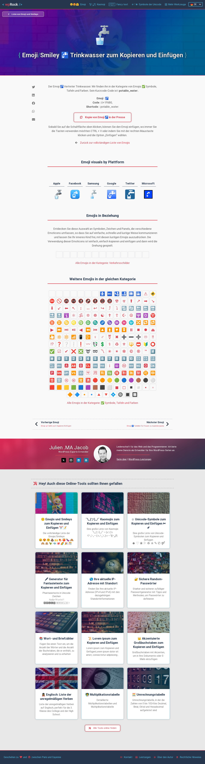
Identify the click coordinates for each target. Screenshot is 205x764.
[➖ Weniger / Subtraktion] (131, 337)
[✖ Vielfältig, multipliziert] (117, 337)
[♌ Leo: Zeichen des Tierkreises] (73, 322)
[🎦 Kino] (52, 337)
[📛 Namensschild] (138, 344)
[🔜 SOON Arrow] (52, 315)
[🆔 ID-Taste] (117, 365)
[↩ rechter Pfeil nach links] (95, 308)
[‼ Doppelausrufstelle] (153, 337)
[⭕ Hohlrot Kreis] (153, 344)
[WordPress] (86, 460)
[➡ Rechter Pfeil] (145, 301)
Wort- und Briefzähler (56, 638)
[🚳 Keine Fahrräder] (66, 301)
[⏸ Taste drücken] (131, 329)
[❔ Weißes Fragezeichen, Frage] (66, 344)
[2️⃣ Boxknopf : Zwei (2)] (73, 358)
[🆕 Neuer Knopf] (131, 365)
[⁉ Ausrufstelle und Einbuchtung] (52, 344)
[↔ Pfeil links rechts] (88, 308)
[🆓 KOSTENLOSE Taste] (102, 365)
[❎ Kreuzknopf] (81, 351)
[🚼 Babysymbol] (73, 254)
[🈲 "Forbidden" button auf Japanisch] (138, 373)
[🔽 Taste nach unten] (117, 329)
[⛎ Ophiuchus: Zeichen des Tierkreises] (131, 322)
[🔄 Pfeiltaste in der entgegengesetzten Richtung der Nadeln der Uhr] (131, 308)
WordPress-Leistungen (139, 459)
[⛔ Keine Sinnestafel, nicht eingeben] (52, 301)
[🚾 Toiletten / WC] (81, 254)
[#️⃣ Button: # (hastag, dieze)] (153, 351)
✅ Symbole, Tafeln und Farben (102, 402)
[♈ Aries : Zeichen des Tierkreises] (153, 315)
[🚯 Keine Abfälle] (81, 301)
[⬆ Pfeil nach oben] (131, 301)
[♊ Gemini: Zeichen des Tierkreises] (59, 322)
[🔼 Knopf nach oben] (102, 329)
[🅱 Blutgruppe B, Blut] (81, 365)
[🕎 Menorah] (138, 315)
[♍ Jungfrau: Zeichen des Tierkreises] (81, 322)
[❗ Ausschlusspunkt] (81, 344)
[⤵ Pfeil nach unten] (117, 308)
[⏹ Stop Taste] (138, 329)
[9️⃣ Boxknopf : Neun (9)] (124, 358)
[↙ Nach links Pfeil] (59, 308)
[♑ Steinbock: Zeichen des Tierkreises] (109, 322)
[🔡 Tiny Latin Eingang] (145, 358)
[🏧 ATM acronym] (117, 254)
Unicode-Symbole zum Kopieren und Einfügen (148, 523)
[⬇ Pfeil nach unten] (52, 308)
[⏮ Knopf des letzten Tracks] (95, 329)
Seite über (122, 459)
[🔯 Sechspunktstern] (145, 315)
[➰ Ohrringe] (88, 351)
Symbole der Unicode (146, 4)
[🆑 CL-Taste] (88, 365)
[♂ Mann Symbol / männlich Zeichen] (102, 337)
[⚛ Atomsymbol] (73, 315)
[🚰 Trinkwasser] (131, 254)
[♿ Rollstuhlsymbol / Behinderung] (138, 254)
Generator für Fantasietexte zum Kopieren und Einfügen (56, 583)
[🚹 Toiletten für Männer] (145, 254)
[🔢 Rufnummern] (153, 358)
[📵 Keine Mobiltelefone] (102, 301)
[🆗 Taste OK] (153, 365)
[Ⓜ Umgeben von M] (124, 365)
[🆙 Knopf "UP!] (66, 373)
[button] (37, 87)
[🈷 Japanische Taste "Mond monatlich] (95, 373)
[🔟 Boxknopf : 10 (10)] (131, 358)
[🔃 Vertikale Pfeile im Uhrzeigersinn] (124, 308)
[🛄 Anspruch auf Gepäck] (102, 254)
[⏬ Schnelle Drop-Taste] (124, 329)
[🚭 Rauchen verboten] (73, 301)
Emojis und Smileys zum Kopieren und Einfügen (56, 523)
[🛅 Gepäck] (109, 254)
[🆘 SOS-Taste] (59, 373)
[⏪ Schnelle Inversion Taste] (88, 329)
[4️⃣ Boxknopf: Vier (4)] (88, 358)
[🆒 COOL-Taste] (95, 365)
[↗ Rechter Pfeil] (138, 301)
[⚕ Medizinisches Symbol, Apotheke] (109, 344)
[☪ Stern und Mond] (124, 315)
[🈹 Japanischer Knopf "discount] (124, 373)
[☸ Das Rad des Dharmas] (95, 315)
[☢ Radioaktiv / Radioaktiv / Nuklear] (117, 301)
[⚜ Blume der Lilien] (124, 344)
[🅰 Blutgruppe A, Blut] (66, 365)
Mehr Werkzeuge (177, 4)
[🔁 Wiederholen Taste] (145, 322)
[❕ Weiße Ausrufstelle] (73, 344)
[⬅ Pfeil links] (66, 308)
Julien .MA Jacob (68, 447)
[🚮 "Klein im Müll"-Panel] (124, 254)
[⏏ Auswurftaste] (153, 329)
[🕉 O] (81, 315)
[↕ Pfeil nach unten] (81, 308)
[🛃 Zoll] (95, 254)
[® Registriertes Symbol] (138, 351)
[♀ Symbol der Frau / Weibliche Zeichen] (95, 337)
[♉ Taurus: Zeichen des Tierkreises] (52, 322)
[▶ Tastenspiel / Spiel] (52, 329)
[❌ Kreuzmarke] (73, 351)
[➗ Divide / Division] (138, 337)
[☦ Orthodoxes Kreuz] (117, 315)
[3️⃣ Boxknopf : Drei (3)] (81, 358)
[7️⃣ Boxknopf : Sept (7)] (109, 358)
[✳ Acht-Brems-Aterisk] (109, 351)
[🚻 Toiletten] (66, 254)
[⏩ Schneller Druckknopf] (59, 329)
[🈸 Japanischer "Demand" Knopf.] (153, 373)
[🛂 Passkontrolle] (88, 254)
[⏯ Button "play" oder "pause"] (73, 329)
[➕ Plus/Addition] (124, 337)
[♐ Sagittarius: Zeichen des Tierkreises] (102, 322)
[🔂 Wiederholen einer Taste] (153, 322)
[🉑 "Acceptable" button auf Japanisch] (145, 373)
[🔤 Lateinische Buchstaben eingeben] (59, 365)
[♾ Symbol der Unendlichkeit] (145, 337)
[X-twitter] (63, 460)
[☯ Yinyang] (102, 315)
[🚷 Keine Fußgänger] (95, 301)
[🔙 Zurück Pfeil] (138, 308)
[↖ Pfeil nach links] (73, 308)
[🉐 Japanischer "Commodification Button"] (117, 373)
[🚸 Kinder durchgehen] (153, 293)
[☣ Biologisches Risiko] (124, 301)
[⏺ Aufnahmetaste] (145, 329)
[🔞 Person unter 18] (109, 301)
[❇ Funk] (124, 351)
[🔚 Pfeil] (145, 308)
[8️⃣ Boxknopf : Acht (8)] (117, 358)
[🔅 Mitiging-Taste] (59, 337)
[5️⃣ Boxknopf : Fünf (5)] (95, 358)
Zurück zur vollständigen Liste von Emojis (105, 142)
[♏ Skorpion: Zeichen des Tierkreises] (95, 322)
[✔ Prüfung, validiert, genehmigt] (66, 351)
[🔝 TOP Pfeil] (59, 315)
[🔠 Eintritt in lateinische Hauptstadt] (138, 358)
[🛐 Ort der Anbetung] (66, 315)
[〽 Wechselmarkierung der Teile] (102, 351)
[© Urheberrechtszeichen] (131, 351)
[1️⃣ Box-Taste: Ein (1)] (66, 358)
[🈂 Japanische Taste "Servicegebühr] (88, 373)
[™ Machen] (145, 351)
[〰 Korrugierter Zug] (88, 344)
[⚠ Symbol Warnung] (145, 293)
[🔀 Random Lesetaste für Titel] (138, 322)
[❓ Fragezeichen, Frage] (59, 344)
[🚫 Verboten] (59, 301)
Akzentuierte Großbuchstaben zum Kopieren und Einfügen (148, 643)
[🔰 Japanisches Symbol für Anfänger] (145, 344)
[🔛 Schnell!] (153, 308)
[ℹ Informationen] (109, 365)
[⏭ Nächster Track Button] (66, 329)
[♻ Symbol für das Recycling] (117, 344)
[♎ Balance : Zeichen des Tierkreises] (88, 322)
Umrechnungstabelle (148, 694)
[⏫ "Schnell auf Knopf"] (109, 329)
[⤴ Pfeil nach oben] (109, 308)
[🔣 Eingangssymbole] (52, 365)
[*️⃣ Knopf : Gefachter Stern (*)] (52, 358)
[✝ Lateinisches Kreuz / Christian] (109, 315)
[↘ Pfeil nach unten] (153, 301)
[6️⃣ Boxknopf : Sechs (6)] (102, 358)
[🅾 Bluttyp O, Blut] (145, 365)
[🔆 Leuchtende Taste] (66, 337)
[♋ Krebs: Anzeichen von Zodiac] (66, 322)
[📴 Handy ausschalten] (88, 337)
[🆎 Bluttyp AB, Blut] (73, 365)
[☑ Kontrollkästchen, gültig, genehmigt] (59, 351)
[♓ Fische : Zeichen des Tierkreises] (124, 322)
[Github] (71, 460)
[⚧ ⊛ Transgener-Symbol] (109, 337)
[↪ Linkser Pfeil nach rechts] (102, 308)
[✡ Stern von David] (88, 315)
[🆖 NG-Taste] (138, 365)
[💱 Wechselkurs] (95, 344)
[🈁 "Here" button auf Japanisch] (81, 373)
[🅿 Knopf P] (52, 373)
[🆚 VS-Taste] (73, 373)
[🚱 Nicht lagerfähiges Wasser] (88, 301)
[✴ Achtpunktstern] (117, 351)
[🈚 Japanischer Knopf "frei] (131, 373)
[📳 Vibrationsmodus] (81, 337)
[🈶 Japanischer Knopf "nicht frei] (102, 373)
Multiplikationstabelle (102, 694)
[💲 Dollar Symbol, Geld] (102, 344)
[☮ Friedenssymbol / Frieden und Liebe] (131, 315)
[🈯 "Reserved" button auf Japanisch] (109, 373)
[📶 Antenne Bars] (73, 337)
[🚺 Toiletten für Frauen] (59, 254)
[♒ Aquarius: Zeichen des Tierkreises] (117, 322)
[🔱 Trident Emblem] (131, 344)
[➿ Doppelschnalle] (95, 351)
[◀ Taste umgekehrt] (81, 329)
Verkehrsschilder (102, 263)
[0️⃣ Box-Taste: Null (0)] (59, 358)
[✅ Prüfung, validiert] (52, 351)
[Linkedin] (78, 460)
